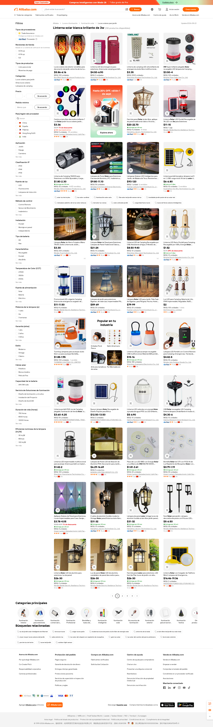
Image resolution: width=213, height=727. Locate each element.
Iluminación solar (87, 23)
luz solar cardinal (83, 197)
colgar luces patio (78, 631)
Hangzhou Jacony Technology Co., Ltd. (142, 132)
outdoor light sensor (65, 642)
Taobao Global (116, 716)
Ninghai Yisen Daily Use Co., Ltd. (175, 77)
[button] (126, 9)
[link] (210, 703)
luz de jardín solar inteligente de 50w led (34, 631)
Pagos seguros (60, 660)
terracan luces (60, 631)
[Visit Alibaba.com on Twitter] (174, 687)
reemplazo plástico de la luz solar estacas (71, 203)
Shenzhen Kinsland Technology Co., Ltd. (105, 77)
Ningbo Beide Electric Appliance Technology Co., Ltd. (179, 130)
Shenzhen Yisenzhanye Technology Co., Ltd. (70, 474)
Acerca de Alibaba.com (28, 654)
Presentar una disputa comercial (139, 669)
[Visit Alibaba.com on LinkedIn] (169, 687)
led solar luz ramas (99, 203)
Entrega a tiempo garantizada (66, 669)
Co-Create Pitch (25, 664)
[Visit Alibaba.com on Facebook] (164, 687)
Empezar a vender (170, 664)
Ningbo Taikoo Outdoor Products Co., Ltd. (70, 189)
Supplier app (121, 705)
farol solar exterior (169, 637)
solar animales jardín (121, 203)
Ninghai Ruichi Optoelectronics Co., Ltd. (178, 257)
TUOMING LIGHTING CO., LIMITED (67, 362)
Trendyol (132, 716)
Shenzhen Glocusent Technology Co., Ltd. (143, 253)
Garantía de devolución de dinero (67, 664)
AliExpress (71, 716)
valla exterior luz (57, 637)
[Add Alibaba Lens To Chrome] (54, 704)
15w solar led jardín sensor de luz (130, 197)
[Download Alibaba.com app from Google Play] (185, 704)
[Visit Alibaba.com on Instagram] (179, 687)
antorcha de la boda (143, 631)
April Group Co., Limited (172, 310)
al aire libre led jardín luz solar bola (169, 631)
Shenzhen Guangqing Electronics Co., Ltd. (143, 364)
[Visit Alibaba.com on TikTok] (189, 687)
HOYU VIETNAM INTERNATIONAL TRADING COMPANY (70, 420)
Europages (142, 716)
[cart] (160, 10)
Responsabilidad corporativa (30, 669)
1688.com (81, 716)
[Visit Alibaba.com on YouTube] (184, 687)
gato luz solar (115, 637)
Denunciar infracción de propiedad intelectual (140, 679)
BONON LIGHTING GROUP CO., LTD (104, 472)
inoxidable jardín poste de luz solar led (162, 197)
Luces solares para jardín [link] (107, 23)
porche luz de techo (26, 642)
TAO (125, 716)
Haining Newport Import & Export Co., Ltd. (143, 420)
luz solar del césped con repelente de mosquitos (87, 637)
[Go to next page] (137, 596)
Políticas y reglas (61, 685)
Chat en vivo (131, 664)
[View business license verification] (129, 723)
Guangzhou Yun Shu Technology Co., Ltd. (179, 189)
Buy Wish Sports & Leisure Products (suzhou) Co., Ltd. (70, 77)
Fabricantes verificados (100, 660)
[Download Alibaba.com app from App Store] (167, 704)
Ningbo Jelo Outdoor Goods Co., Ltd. (177, 362)
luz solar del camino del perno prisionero (142, 637)
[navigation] (33, 310)
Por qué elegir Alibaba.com (29, 660)
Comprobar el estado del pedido (175, 669)
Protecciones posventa (64, 674)
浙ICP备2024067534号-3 (169, 723)
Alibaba (56, 23)
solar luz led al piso (63, 197)
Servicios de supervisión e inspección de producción (69, 679)
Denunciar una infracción (136, 685)
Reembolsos (132, 674)
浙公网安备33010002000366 (146, 723)
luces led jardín (46, 642)
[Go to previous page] (112, 596)
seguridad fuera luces (142, 203)
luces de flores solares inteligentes (169, 203)
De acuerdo (42, 96)
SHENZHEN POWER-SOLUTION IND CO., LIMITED (106, 420)
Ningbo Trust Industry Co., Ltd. (65, 253)
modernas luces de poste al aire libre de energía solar (110, 631)
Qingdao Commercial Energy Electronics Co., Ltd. (106, 187)
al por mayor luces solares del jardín (32, 637)
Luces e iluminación (70, 23)
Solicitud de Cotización (99, 664)
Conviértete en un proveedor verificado (178, 674)
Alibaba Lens (31, 705)
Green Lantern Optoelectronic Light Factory (70, 134)
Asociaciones (168, 678)
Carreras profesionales (27, 674)
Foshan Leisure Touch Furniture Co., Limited (143, 187)
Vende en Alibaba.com (171, 660)
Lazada (106, 716)
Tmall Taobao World (94, 716)
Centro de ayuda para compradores (140, 660)
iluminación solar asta (104, 197)
